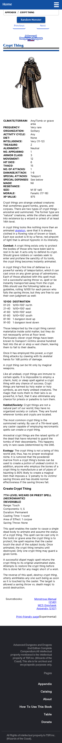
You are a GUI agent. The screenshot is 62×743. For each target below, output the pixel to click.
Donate (46, 722)
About (47, 699)
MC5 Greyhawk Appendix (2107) (46, 607)
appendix (10, 12)
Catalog (46, 691)
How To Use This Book (36, 707)
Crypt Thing (27, 12)
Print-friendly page (27, 616)
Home (7, 4)
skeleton (20, 230)
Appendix (45, 684)
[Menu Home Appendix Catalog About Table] (56, 4)
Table (48, 714)
